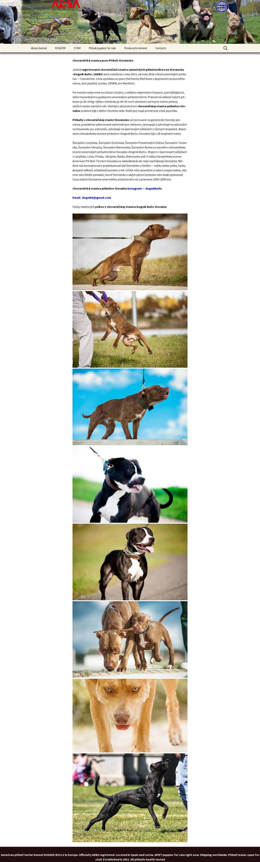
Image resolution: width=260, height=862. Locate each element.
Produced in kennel (135, 48)
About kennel (39, 48)
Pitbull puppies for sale (102, 48)
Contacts (160, 48)
